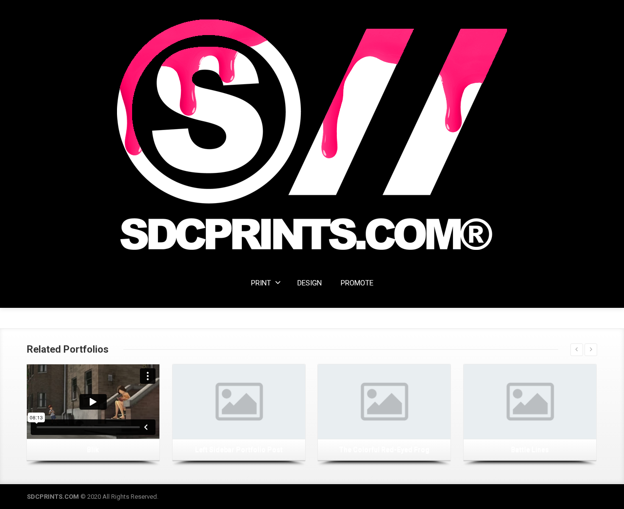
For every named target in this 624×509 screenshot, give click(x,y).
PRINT (261, 283)
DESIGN (309, 283)
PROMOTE (357, 283)
